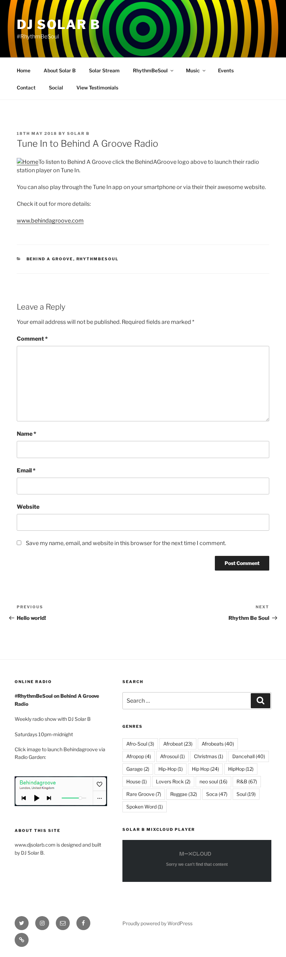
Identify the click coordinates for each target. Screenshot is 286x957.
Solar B (78, 133)
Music (193, 70)
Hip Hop (205, 769)
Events (226, 70)
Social (56, 87)
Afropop (138, 756)
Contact (26, 87)
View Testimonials (97, 87)
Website (28, 506)
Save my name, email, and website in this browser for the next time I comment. (126, 543)
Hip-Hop (170, 769)
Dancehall (248, 756)
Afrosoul (172, 756)
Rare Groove (143, 794)
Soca (216, 794)
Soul (246, 794)
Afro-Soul (140, 744)
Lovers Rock (173, 781)
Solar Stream (104, 70)
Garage (137, 769)
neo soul (213, 781)
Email (26, 470)
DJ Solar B (58, 24)
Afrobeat (178, 744)
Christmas (208, 756)
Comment (32, 338)
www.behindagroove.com (50, 220)
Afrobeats (218, 744)
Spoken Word (144, 807)
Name (26, 433)
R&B (246, 781)
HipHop (241, 769)
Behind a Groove (50, 258)
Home (23, 70)
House (136, 781)
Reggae (183, 794)
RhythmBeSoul (150, 70)
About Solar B (60, 70)
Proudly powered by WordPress (157, 923)
